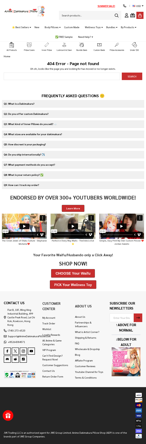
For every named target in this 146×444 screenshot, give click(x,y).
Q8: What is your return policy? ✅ (23, 174)
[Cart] (140, 15)
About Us (80, 316)
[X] (15, 351)
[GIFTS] (132, 15)
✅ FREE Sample (64, 36)
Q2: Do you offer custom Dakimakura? (26, 113)
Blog (77, 354)
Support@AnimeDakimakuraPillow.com (29, 336)
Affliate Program (84, 360)
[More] (29, 27)
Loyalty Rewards (51, 334)
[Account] (126, 15)
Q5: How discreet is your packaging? (25, 144)
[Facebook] (7, 351)
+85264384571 (16, 341)
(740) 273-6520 (16, 330)
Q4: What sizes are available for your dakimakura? (33, 134)
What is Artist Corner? (87, 331)
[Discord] (7, 359)
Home (7, 56)
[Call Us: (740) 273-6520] (124, 5)
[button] (12, 47)
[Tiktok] (23, 359)
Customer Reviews (85, 366)
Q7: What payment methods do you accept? (29, 164)
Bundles (110, 27)
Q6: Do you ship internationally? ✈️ (24, 154)
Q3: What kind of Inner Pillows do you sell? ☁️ (30, 124)
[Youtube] (31, 351)
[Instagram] (23, 351)
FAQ (77, 343)
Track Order (48, 323)
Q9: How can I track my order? (21, 185)
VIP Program (49, 349)
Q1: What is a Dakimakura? (19, 103)
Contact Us (48, 370)
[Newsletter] (138, 317)
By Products (127, 27)
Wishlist (46, 329)
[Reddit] (15, 359)
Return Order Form (52, 376)
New (37, 27)
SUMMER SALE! (106, 5)
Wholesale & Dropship (87, 349)
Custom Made (71, 27)
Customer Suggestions (55, 365)
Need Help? (84, 36)
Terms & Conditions (86, 377)
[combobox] (90, 15)
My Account (48, 317)
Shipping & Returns (85, 337)
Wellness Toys (93, 27)
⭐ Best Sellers (20, 27)
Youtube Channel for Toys (89, 371)
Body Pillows (52, 27)
